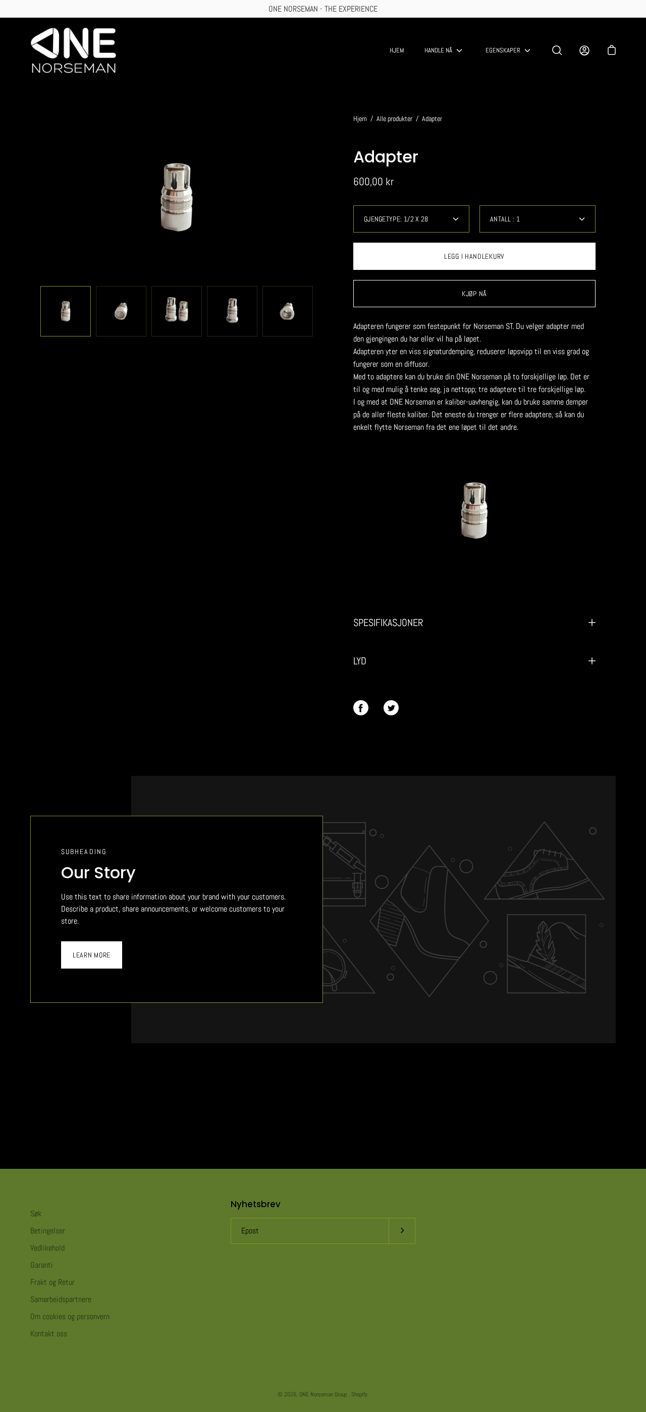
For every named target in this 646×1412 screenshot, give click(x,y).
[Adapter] (65, 311)
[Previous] (30, 197)
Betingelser (47, 1230)
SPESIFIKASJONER (388, 622)
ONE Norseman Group (323, 1394)
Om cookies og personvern (70, 1316)
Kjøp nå (474, 293)
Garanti (41, 1265)
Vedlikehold (47, 1247)
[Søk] (557, 50)
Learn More (92, 954)
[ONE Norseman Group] (73, 50)
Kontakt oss (48, 1333)
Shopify (359, 1394)
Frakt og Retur (52, 1282)
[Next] (323, 197)
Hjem (397, 50)
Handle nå (438, 50)
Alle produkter (394, 118)
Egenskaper (503, 50)
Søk (35, 1213)
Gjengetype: (396, 218)
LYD (359, 660)
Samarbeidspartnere (60, 1299)
